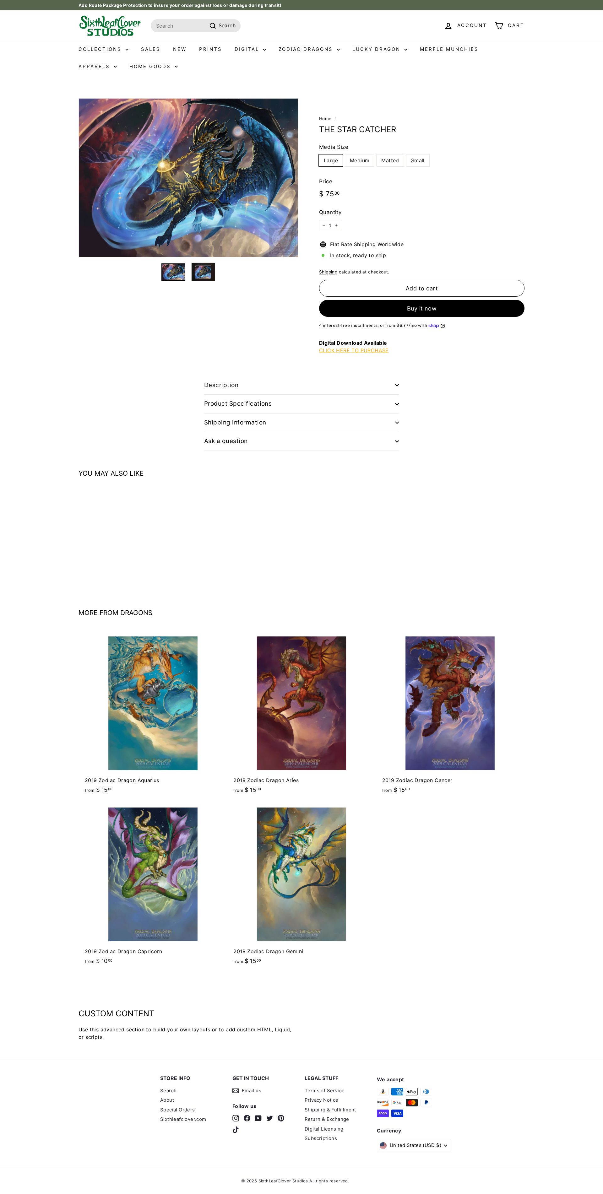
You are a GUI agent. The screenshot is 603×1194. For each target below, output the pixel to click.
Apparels (95, 66)
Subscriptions (321, 1138)
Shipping (328, 271)
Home (325, 118)
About (167, 1100)
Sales (150, 49)
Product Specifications (238, 403)
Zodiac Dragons (307, 49)
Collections (101, 49)
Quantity (330, 212)
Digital (248, 49)
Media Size (333, 147)
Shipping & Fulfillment (330, 1110)
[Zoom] (188, 178)
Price (325, 181)
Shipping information (235, 422)
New (180, 49)
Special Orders (177, 1110)
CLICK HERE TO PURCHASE (354, 350)
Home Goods (151, 66)
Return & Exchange (327, 1119)
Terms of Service (325, 1091)
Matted (390, 160)
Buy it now (422, 308)
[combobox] (196, 25)
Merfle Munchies (449, 49)
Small (418, 160)
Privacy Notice (322, 1100)
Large (331, 160)
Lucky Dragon (377, 49)
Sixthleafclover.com (183, 1119)
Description (221, 385)
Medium (359, 160)
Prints (210, 49)
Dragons (136, 613)
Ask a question (226, 441)
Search (168, 1091)
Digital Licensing (324, 1129)
